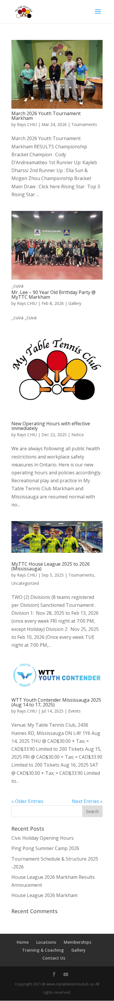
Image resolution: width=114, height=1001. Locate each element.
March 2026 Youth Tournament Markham (46, 115)
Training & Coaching (43, 950)
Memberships (77, 942)
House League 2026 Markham (44, 895)
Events (74, 711)
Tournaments (84, 124)
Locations (46, 942)
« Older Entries (27, 801)
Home (23, 942)
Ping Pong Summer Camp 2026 (45, 848)
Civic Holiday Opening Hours (42, 838)
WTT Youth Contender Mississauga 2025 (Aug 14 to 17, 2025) (56, 702)
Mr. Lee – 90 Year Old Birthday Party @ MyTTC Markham (53, 294)
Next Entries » (87, 801)
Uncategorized (25, 583)
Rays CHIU (27, 124)
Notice (77, 434)
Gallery (74, 303)
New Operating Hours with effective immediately (50, 425)
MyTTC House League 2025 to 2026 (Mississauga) (50, 566)
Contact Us (53, 958)
